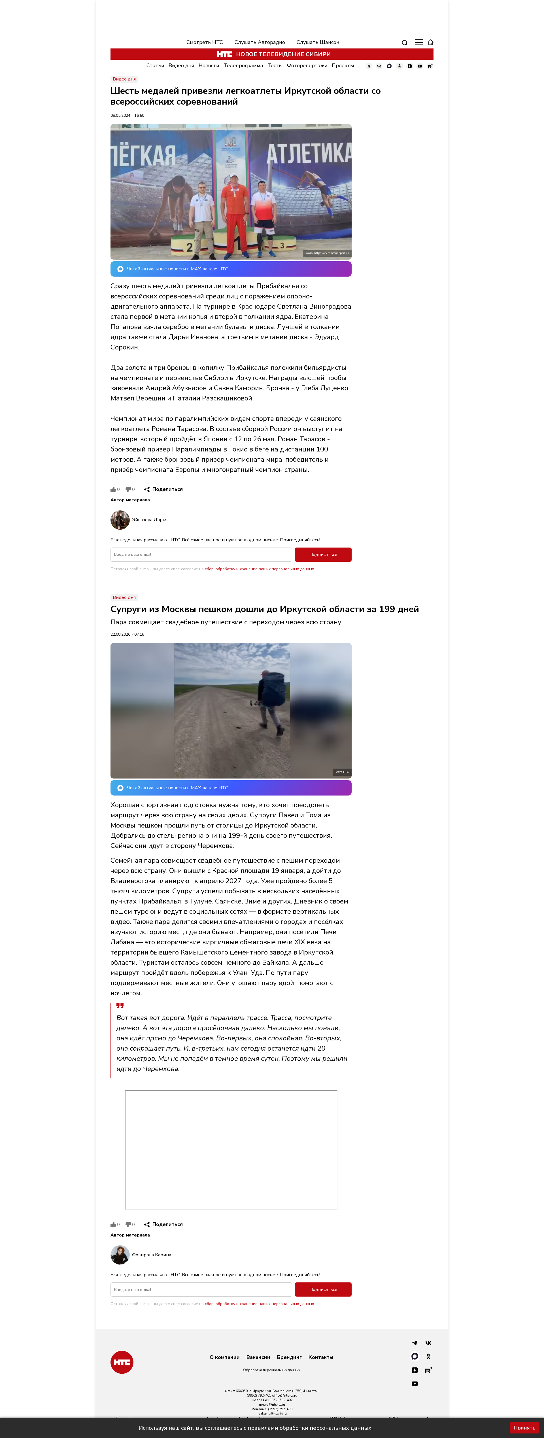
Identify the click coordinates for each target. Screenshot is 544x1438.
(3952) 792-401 (259, 1395)
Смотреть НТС (204, 42)
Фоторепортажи (307, 65)
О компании (225, 1357)
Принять (525, 1427)
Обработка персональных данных (271, 1370)
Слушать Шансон (318, 42)
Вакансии (258, 1357)
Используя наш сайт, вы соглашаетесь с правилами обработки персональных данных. (256, 1428)
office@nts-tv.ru (284, 1395)
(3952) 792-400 (280, 1409)
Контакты (321, 1357)
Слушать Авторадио (260, 42)
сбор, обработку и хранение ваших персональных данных (259, 569)
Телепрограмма (243, 65)
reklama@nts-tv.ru (272, 1413)
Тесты (275, 65)
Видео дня (181, 65)
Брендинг (289, 1357)
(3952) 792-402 (280, 1400)
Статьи (155, 65)
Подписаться (323, 555)
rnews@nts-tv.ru (272, 1404)
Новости (209, 65)
